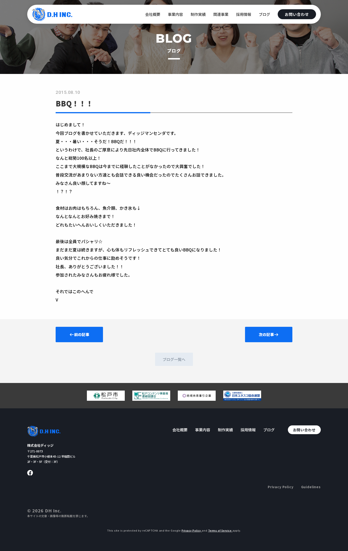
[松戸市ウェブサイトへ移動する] (106, 399)
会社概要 (152, 14)
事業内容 (175, 14)
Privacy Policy (281, 486)
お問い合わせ (297, 14)
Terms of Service (220, 530)
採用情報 (243, 14)
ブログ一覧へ (174, 359)
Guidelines (311, 486)
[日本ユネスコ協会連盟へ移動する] (242, 399)
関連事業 (220, 14)
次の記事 (266, 334)
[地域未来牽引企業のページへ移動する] (197, 399)
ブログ (264, 14)
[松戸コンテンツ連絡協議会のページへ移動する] (151, 399)
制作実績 (198, 14)
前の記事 (81, 334)
